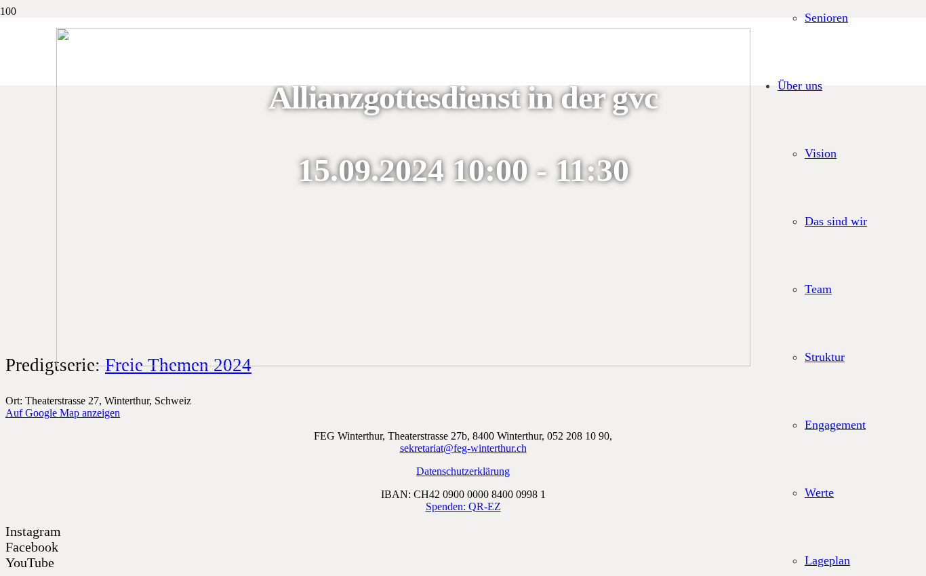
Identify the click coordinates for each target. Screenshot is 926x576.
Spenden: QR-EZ (463, 506)
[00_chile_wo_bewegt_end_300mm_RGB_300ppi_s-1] (403, 362)
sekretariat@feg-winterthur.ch (463, 448)
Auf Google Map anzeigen (62, 413)
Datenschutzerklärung (463, 471)
